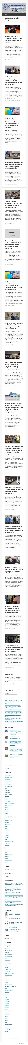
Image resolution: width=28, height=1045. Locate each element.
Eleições (6, 813)
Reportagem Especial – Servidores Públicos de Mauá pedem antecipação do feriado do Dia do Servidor (14, 702)
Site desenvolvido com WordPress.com (12, 1038)
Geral (6, 818)
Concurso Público (8, 794)
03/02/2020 (7, 628)
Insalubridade (7, 824)
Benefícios (18, 100)
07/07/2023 (7, 264)
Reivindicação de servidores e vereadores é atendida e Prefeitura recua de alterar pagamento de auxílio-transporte (14, 450)
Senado (6, 858)
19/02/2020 (7, 470)
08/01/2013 (7, 683)
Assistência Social (8, 777)
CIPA (6, 788)
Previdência (7, 845)
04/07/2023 (7, 305)
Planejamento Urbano (9, 841)
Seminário (7, 856)
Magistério (7, 830)
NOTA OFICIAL (17, 914)
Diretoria (6, 809)
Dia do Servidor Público (9, 803)
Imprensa (7, 822)
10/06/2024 (7, 100)
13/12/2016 (7, 667)
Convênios (7, 796)
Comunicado (7, 792)
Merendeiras (7, 831)
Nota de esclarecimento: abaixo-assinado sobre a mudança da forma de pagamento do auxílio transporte (13, 244)
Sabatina (6, 850)
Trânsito (6, 862)
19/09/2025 (7, 59)
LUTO (6, 828)
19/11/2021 (7, 344)
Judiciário (6, 826)
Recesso (6, 846)
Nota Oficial (7, 835)
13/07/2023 (7, 223)
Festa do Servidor (8, 814)
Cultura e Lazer (8, 799)
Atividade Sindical (8, 781)
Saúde (6, 848)
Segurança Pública (8, 854)
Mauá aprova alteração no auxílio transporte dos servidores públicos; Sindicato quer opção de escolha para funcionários (13, 366)
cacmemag (11, 914)
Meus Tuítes (7, 768)
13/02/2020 (7, 509)
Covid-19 (6, 797)
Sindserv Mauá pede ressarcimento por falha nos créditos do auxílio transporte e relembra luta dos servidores (14, 80)
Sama (6, 852)
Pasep (6, 839)
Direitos (6, 807)
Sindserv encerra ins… (13, 929)
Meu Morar (7, 833)
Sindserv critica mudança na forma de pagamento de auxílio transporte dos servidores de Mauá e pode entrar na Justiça (14, 285)
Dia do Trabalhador (8, 805)
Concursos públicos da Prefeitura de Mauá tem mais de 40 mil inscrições (16, 756)
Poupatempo (7, 843)
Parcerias (7, 837)
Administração (13, 100)
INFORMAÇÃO (9, 674)
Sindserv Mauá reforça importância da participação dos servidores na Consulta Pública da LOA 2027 (13, 706)
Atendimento (7, 779)
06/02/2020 (7, 589)
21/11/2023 (7, 184)
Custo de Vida (7, 801)
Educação (12, 59)
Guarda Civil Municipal (9, 820)
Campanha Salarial (13, 184)
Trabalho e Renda (8, 860)
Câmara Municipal (8, 786)
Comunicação (7, 790)
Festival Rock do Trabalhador (10, 816)
